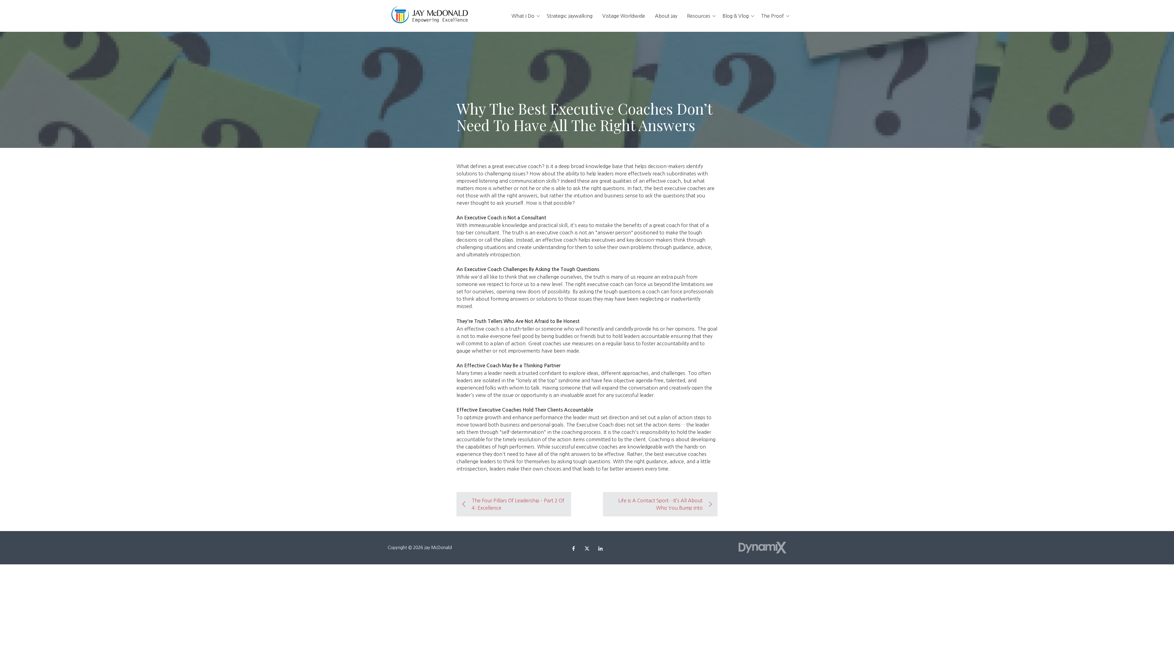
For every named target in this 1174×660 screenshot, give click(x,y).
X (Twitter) (587, 548)
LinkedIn (600, 548)
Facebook (573, 548)
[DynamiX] (762, 548)
